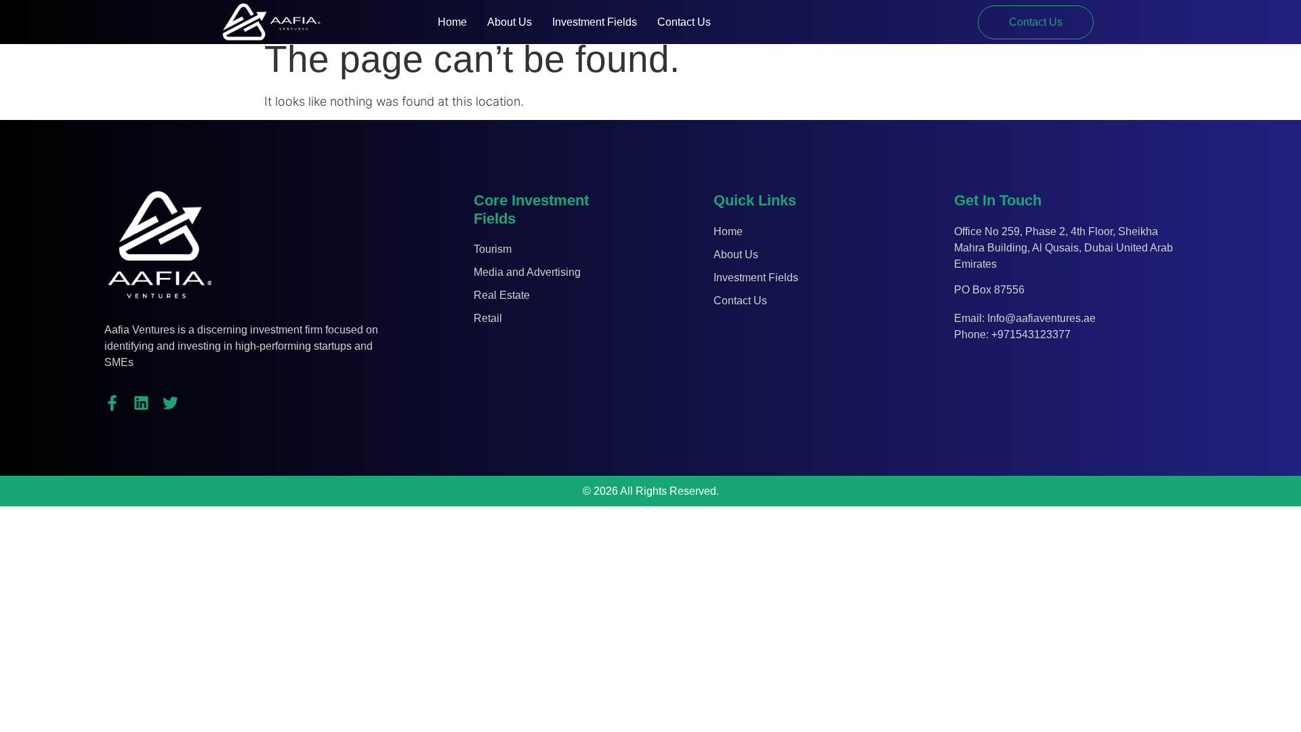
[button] (1036, 22)
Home (452, 22)
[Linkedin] (141, 403)
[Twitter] (170, 403)
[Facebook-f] (112, 403)
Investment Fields (594, 22)
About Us (509, 22)
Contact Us (684, 22)
